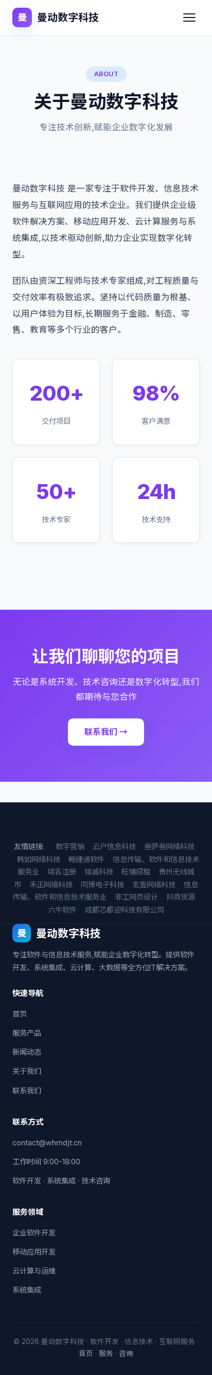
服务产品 (26, 1032)
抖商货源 (180, 896)
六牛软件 (62, 909)
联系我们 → (106, 732)
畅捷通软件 (86, 859)
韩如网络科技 (38, 859)
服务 (106, 1353)
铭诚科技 (98, 871)
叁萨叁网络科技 (169, 846)
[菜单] (189, 17)
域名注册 (61, 871)
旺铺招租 (135, 871)
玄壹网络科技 (153, 884)
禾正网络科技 (51, 884)
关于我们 (26, 1071)
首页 (19, 1013)
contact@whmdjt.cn (47, 1142)
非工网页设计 (136, 896)
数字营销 (70, 846)
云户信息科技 (114, 846)
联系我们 (26, 1090)
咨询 (126, 1353)
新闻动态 (26, 1051)
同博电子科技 (102, 884)
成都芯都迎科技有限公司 (124, 909)
